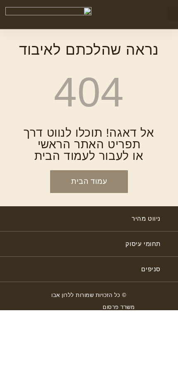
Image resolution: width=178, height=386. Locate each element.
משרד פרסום (119, 307)
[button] (172, 14)
